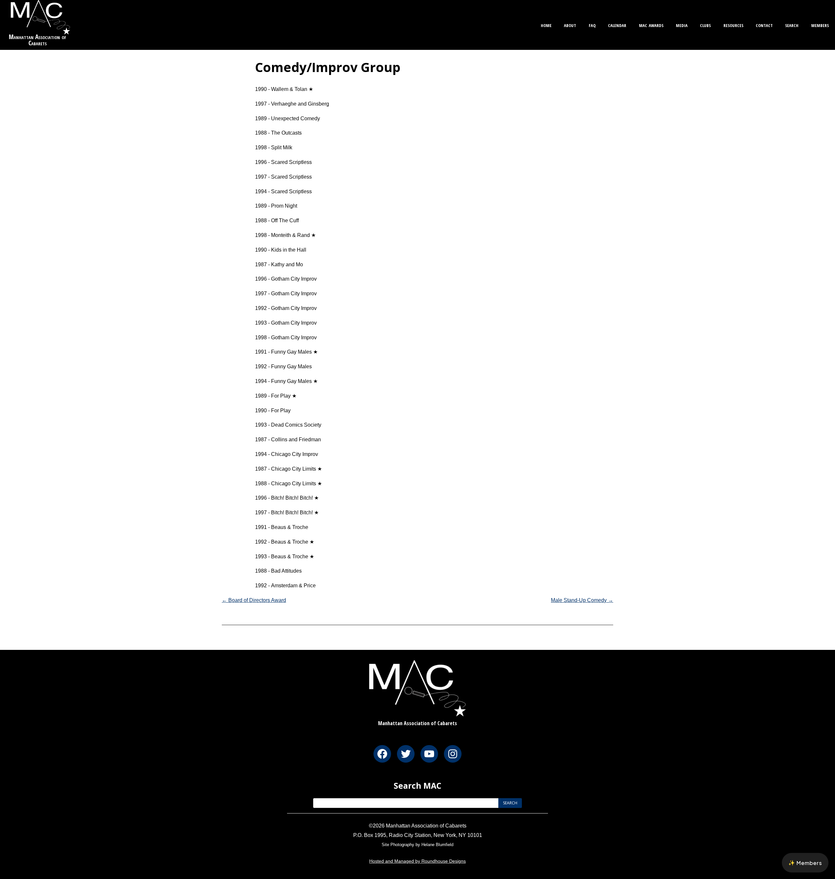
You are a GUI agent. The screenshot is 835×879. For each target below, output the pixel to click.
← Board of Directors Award (254, 600)
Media (682, 24)
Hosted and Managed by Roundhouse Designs (417, 861)
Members (820, 24)
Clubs (705, 24)
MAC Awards (651, 24)
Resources (733, 24)
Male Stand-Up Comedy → (582, 600)
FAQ (592, 24)
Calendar (617, 24)
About (570, 24)
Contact (764, 24)
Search (791, 24)
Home (546, 24)
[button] (805, 862)
